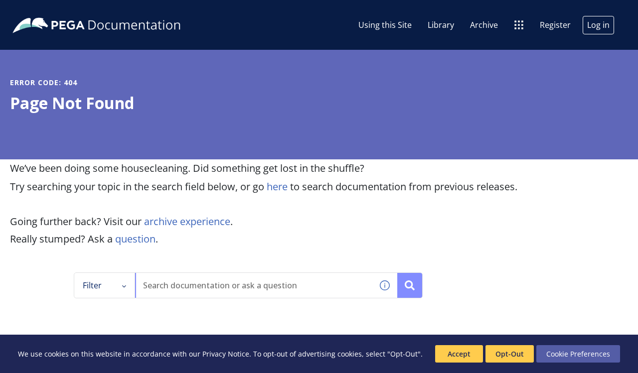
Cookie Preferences (578, 354)
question (135, 239)
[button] (384, 285)
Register (555, 24)
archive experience (187, 221)
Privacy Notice (225, 354)
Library (441, 24)
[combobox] (254, 285)
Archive (484, 24)
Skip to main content (44, 11)
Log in (598, 24)
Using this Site (385, 24)
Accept (459, 354)
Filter (92, 285)
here (277, 186)
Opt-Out (509, 354)
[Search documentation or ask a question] (409, 285)
